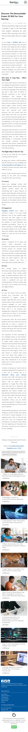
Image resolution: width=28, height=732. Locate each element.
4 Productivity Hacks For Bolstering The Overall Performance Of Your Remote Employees (13, 619)
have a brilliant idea (14, 42)
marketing (22, 452)
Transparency (4, 697)
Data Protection (5, 699)
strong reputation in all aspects (12, 165)
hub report (15, 452)
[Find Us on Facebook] (2, 682)
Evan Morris (6, 524)
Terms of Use (4, 700)
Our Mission (4, 694)
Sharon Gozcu (7, 23)
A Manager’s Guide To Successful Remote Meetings (12, 498)
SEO (10, 454)
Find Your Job (4, 709)
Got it (14, 727)
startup (14, 454)
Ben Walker (6, 624)
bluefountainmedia (17, 446)
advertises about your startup (14, 375)
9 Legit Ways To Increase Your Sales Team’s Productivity (13, 570)
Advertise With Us (5, 695)
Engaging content (8, 211)
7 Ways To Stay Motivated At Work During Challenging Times (13, 475)
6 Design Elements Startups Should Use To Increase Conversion (12, 669)
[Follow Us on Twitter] (5, 682)
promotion (5, 454)
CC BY (19, 448)
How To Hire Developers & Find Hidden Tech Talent (13, 645)
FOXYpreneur (6, 478)
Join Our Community (6, 708)
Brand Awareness (6, 452)
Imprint (3, 702)
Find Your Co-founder (6, 711)
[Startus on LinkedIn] (8, 682)
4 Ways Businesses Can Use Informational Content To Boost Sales (14, 545)
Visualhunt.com (12, 448)
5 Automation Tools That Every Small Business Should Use (13, 521)
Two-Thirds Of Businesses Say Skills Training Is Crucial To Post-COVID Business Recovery (13, 594)
